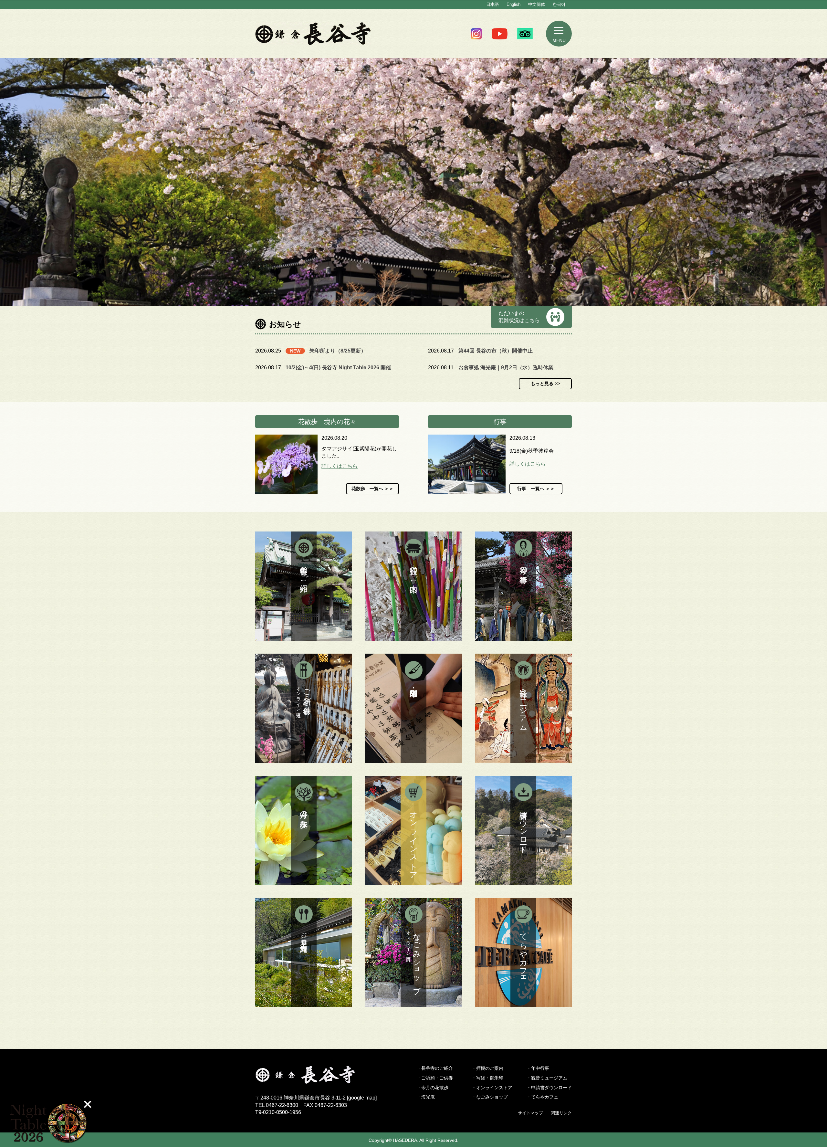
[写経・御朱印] (413, 708)
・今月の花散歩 (432, 1087)
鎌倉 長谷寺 (313, 33)
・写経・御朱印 (487, 1077)
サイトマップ (530, 1112)
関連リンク (561, 1112)
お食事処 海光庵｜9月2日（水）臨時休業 (505, 367)
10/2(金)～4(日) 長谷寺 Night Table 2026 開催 (338, 367)
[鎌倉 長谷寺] (316, 1079)
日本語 (492, 4)
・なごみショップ (490, 1097)
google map (361, 1097)
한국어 (559, 4)
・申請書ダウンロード (549, 1087)
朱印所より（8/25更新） (337, 350)
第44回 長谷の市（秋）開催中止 (495, 350)
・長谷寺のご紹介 (435, 1068)
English (513, 4)
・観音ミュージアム (547, 1077)
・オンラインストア (492, 1087)
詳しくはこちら (339, 466)
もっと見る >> (545, 383)
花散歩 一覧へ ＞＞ (372, 488)
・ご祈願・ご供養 (435, 1077)
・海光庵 (426, 1097)
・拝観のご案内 (487, 1068)
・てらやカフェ (542, 1097)
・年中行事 (538, 1068)
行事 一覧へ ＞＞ (536, 488)
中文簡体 (536, 4)
